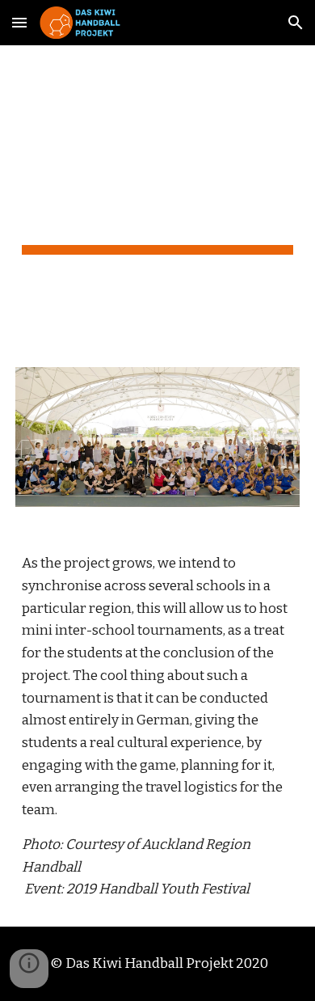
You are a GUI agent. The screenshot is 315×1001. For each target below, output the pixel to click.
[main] (157, 197)
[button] (19, 22)
